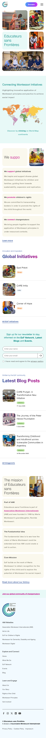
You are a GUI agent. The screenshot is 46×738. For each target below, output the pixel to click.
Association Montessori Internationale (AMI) (17, 627)
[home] (5, 4)
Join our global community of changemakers (21, 594)
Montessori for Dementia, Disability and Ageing (18, 639)
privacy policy (37, 361)
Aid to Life (5, 631)
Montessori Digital (8, 643)
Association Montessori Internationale (21, 511)
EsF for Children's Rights (11, 635)
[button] (41, 4)
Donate (31, 4)
